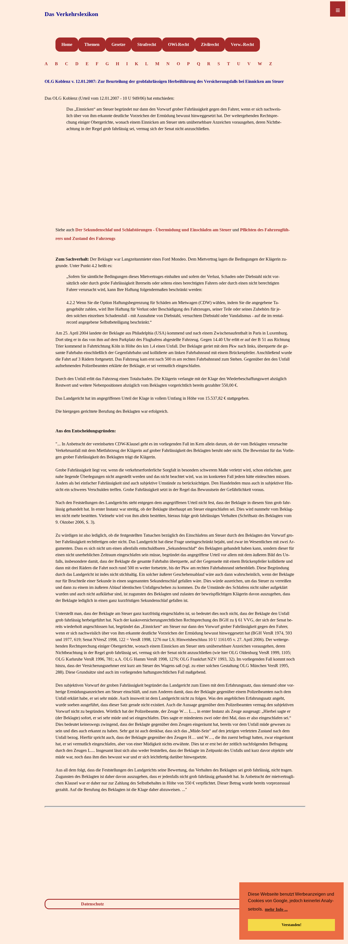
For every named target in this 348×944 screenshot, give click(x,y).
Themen (92, 44)
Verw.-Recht (242, 44)
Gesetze (118, 44)
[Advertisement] (175, 187)
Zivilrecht (210, 44)
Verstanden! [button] (292, 925)
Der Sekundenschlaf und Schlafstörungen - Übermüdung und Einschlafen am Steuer (153, 229)
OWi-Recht (178, 44)
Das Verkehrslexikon (71, 14)
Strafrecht (146, 44)
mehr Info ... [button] (276, 909)
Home (66, 44)
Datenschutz (92, 904)
